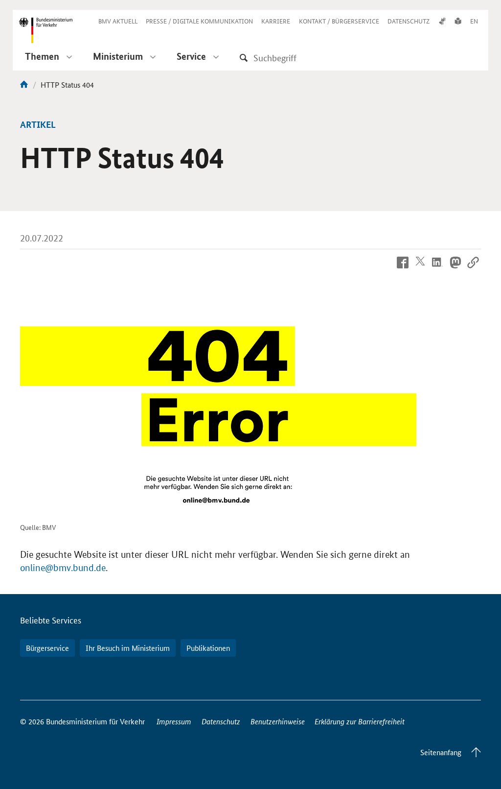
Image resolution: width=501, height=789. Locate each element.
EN (474, 20)
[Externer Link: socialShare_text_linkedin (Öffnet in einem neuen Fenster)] (438, 269)
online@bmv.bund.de (63, 568)
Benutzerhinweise (277, 721)
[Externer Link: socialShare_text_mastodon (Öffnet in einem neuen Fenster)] (455, 269)
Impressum (174, 721)
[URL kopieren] (473, 269)
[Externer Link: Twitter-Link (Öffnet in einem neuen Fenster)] (420, 269)
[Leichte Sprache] (458, 20)
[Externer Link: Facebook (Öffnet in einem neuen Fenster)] (402, 269)
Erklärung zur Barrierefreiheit (360, 721)
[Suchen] (243, 57)
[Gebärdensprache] (442, 20)
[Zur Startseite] (24, 84)
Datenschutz (221, 721)
